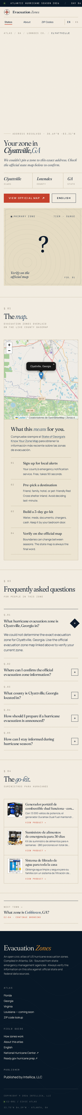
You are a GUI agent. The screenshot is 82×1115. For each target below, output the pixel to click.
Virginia (8, 1006)
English (64, 198)
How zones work (13, 1036)
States (8, 22)
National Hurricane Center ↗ (21, 1053)
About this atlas (13, 1042)
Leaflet (21, 417)
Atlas (8, 33)
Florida (8, 995)
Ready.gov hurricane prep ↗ (21, 1058)
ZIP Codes (47, 22)
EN (69, 22)
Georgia (8, 1001)
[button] (41, 375)
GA (19, 33)
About (27, 22)
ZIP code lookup (13, 1017)
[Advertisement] (41, 84)
